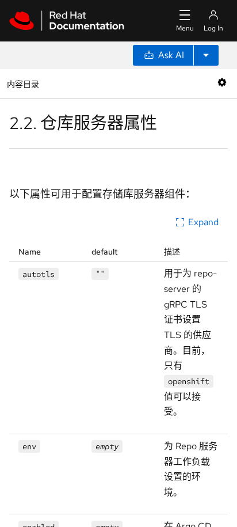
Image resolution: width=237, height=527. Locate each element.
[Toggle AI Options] (206, 55)
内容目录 (22, 83)
